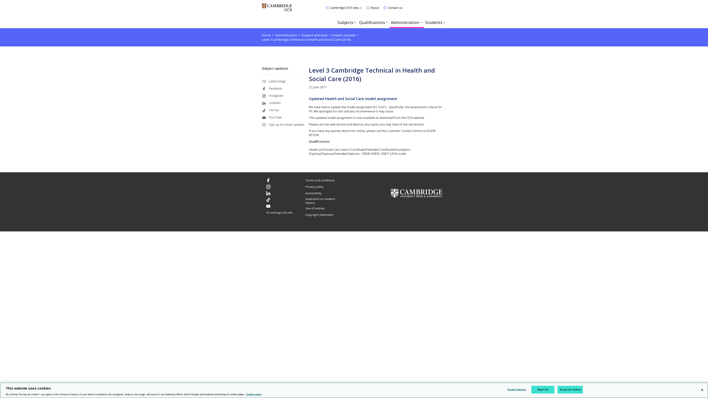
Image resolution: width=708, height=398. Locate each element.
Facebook (275, 88)
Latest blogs (277, 81)
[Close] (702, 390)
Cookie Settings (516, 389)
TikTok (274, 110)
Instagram (276, 96)
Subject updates (275, 68)
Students (433, 22)
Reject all (542, 389)
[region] (354, 390)
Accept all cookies (570, 389)
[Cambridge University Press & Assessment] (416, 193)
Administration (405, 22)
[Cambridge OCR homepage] (277, 9)
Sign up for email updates (286, 125)
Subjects (345, 22)
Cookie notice (254, 394)
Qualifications (372, 22)
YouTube (275, 117)
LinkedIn (275, 103)
